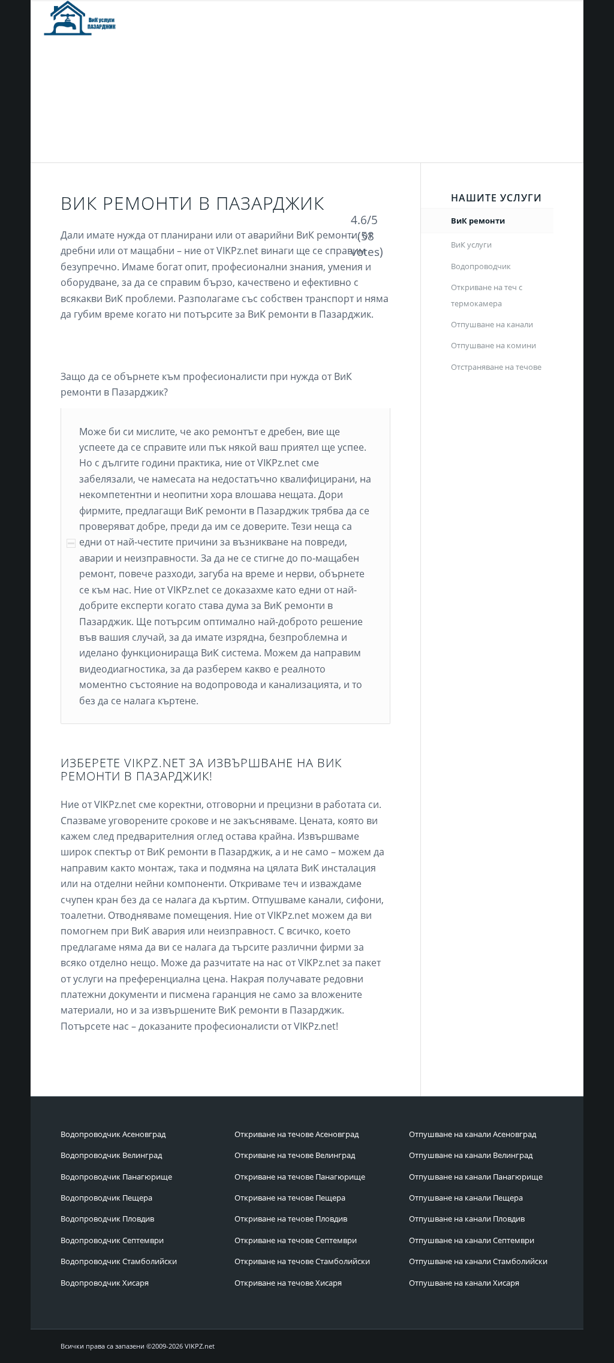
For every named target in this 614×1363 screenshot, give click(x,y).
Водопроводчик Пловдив (107, 1218)
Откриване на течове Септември (295, 1240)
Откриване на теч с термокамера (486, 295)
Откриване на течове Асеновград (296, 1134)
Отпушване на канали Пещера (466, 1197)
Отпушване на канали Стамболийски (478, 1261)
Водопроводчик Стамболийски (119, 1261)
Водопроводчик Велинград (111, 1155)
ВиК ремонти (478, 220)
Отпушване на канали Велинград (470, 1155)
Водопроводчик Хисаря (105, 1282)
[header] (81, 18)
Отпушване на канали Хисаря (464, 1282)
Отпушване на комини (493, 345)
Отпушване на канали (492, 324)
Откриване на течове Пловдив (290, 1218)
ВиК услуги (471, 244)
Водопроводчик (481, 266)
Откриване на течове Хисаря (288, 1282)
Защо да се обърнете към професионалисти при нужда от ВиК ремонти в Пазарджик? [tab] (206, 384)
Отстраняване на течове (496, 366)
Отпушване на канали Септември (471, 1240)
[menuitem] (275, 18)
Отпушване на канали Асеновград (472, 1134)
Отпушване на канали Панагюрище (476, 1176)
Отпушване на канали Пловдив (467, 1218)
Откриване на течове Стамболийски (302, 1261)
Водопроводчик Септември (112, 1240)
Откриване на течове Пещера (289, 1197)
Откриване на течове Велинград (294, 1155)
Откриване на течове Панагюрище (299, 1176)
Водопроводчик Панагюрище (116, 1176)
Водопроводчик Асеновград (113, 1134)
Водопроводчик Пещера (106, 1197)
